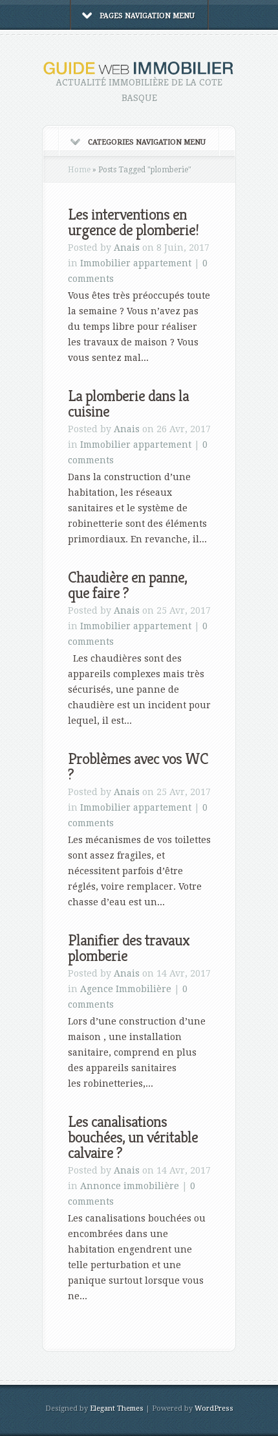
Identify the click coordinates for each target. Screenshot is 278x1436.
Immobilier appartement (135, 263)
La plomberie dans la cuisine (128, 403)
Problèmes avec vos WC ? (138, 766)
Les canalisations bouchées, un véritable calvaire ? (133, 1137)
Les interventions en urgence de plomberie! (133, 222)
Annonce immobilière (129, 1186)
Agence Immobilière (125, 989)
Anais (127, 247)
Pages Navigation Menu (147, 16)
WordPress (214, 1408)
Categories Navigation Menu (147, 142)
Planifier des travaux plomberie (128, 948)
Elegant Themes (117, 1408)
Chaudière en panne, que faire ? (127, 585)
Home (79, 169)
